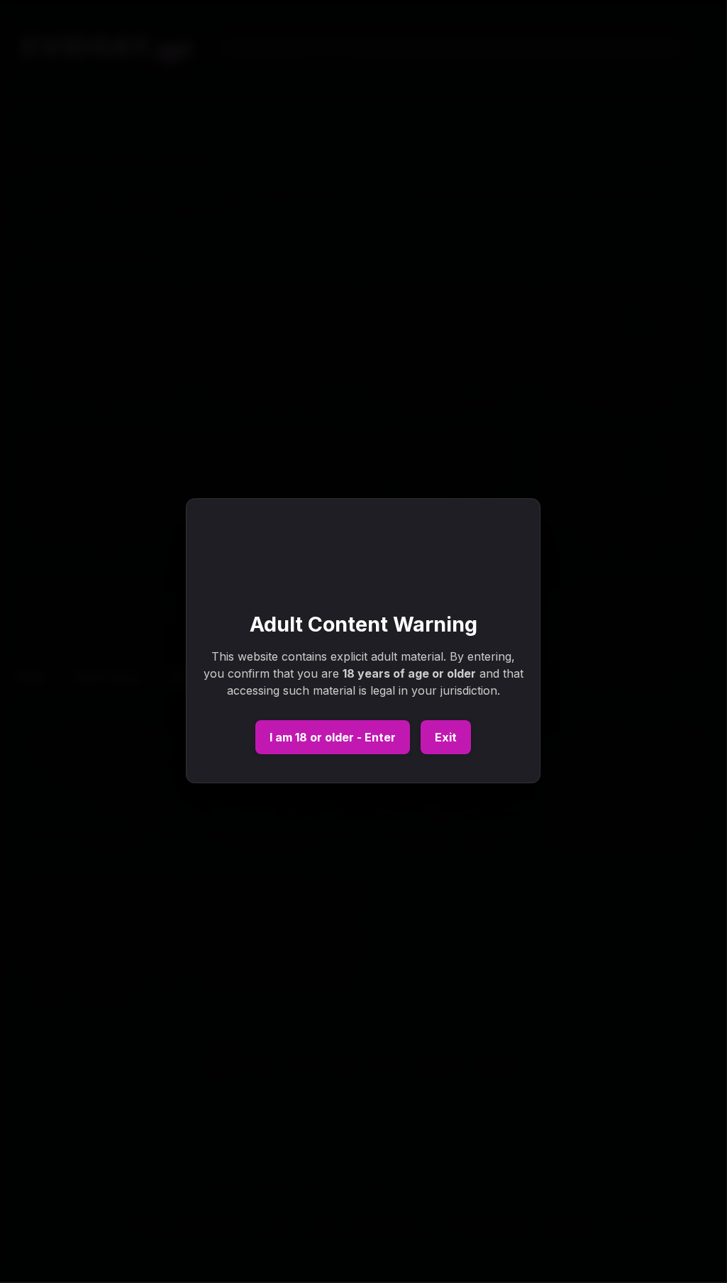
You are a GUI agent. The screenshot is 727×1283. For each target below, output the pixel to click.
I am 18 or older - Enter (333, 737)
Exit (446, 737)
